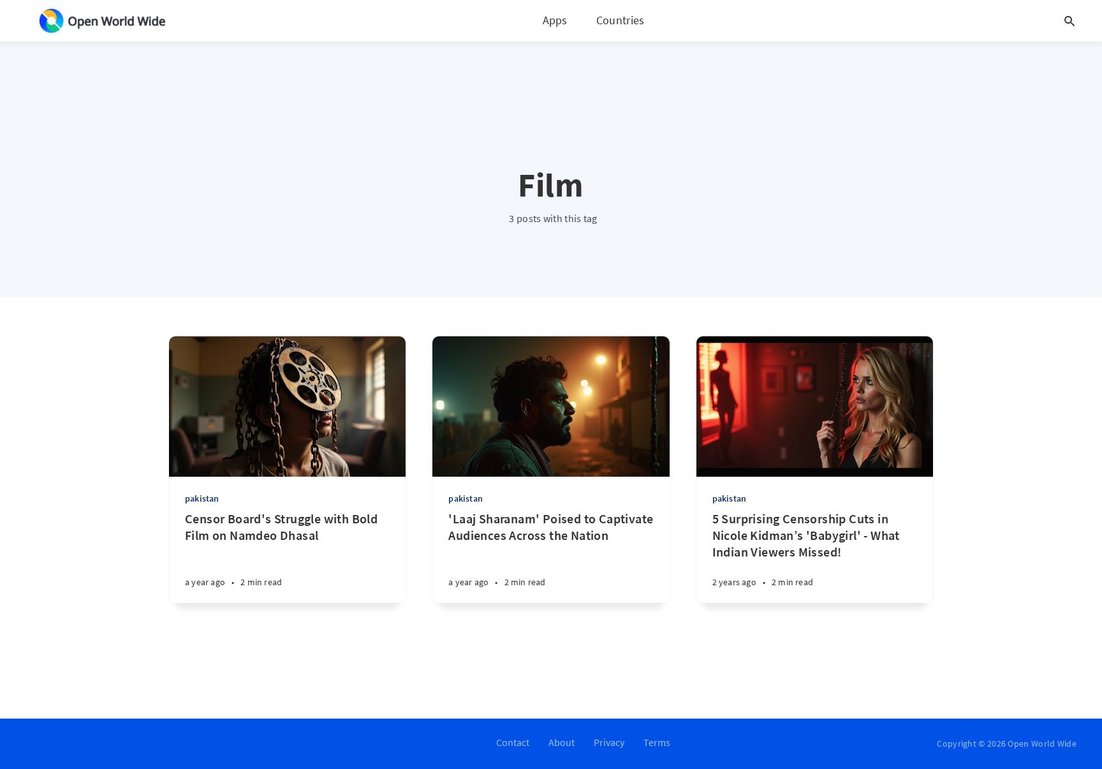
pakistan (202, 498)
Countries (620, 20)
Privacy (609, 742)
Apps (555, 20)
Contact (512, 742)
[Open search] (1069, 21)
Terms (656, 742)
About (561, 742)
